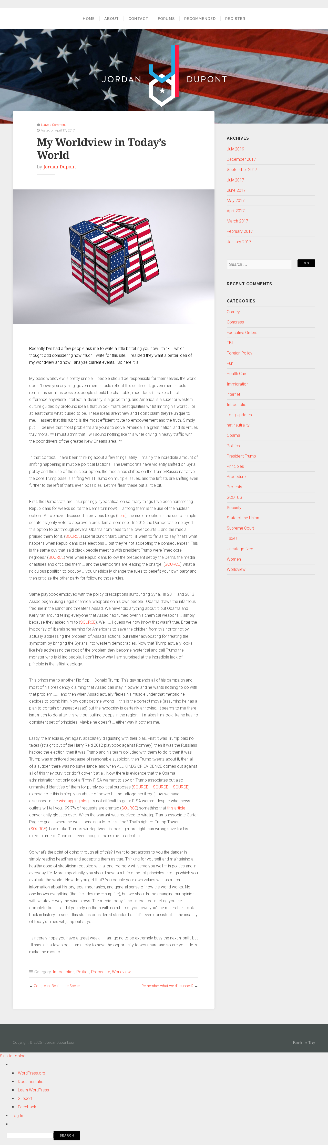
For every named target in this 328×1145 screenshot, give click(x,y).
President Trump (241, 456)
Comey (233, 311)
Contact (138, 18)
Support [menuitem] (25, 1098)
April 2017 (236, 210)
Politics (82, 971)
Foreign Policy (239, 353)
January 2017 (239, 241)
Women (234, 559)
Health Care (237, 373)
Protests (234, 486)
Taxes (232, 538)
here (121, 515)
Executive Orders (242, 332)
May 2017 (236, 200)
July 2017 (235, 180)
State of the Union (243, 517)
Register (235, 18)
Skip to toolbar (13, 1055)
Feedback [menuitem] (27, 1107)
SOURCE (73, 536)
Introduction (64, 971)
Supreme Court (240, 528)
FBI (230, 342)
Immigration (238, 384)
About (111, 18)
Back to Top (304, 1042)
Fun (230, 363)
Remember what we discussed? (167, 986)
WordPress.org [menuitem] (31, 1073)
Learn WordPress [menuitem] (33, 1090)
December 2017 (241, 159)
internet (233, 394)
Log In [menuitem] (17, 1115)
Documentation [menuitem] (32, 1081)
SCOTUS (234, 497)
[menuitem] (167, 1135)
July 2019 (235, 149)
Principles (235, 466)
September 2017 (242, 169)
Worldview (121, 971)
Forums (166, 18)
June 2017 (236, 190)
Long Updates (239, 414)
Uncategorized (240, 548)
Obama (233, 435)
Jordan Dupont (60, 166)
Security (234, 507)
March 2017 (237, 221)
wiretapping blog (74, 800)
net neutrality (238, 425)
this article (176, 808)
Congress (235, 322)
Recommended (200, 18)
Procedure (100, 971)
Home (89, 18)
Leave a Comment (53, 125)
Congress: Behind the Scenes (57, 986)
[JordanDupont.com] (164, 76)
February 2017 (240, 231)
